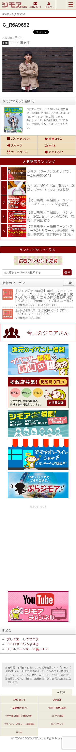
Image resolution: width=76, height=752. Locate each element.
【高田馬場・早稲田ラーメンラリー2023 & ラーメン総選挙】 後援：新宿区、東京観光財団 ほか (50, 230)
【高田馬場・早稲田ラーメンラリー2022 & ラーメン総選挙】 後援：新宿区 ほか (50, 216)
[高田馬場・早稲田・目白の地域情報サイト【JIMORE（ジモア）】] (14, 8)
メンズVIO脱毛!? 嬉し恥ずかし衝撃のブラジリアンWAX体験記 (51, 187)
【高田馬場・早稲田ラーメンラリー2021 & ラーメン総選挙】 (49, 201)
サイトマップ (57, 724)
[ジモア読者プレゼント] (38, 265)
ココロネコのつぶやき (22, 644)
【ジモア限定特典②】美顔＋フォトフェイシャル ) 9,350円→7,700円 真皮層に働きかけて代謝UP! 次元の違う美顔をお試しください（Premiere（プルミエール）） (44, 295)
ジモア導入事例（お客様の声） (19, 716)
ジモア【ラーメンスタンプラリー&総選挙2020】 (49, 173)
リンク (19, 732)
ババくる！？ (56, 152)
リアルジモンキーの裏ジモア (27, 648)
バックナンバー (18, 138)
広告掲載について (19, 707)
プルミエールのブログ (22, 639)
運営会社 (57, 699)
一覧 (68, 282)
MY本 (56, 145)
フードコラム (18, 152)
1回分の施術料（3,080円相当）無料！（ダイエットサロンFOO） (42, 312)
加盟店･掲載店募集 (57, 707)
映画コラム (56, 138)
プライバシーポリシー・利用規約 (19, 724)
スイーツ (18, 145)
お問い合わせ (19, 699)
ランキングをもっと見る (37, 249)
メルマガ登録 (57, 716)
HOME (5, 14)
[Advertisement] (38, 548)
